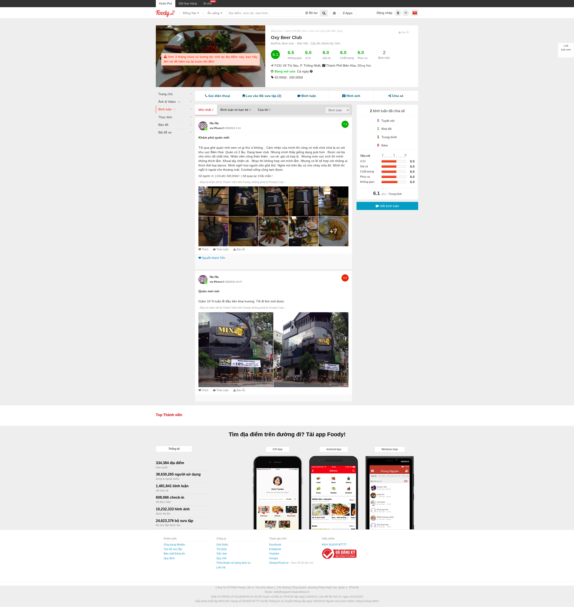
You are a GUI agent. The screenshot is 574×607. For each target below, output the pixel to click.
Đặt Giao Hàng (188, 3)
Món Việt (302, 43)
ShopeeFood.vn (279, 562)
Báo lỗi (241, 249)
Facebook (275, 544)
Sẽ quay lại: (250, 176)
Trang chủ (165, 94)
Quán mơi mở (208, 291)
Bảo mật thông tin (174, 553)
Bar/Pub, (276, 43)
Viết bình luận (389, 206)
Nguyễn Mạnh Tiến (213, 258)
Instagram (275, 549)
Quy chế (221, 558)
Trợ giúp (221, 549)
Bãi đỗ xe (165, 132)
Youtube (274, 553)
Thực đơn (165, 117)
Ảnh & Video (169, 101)
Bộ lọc (313, 13)
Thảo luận (222, 249)
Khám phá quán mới (213, 137)
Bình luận (166, 109)
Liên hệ (221, 567)
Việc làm (221, 553)
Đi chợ (208, 3)
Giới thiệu (222, 544)
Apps (348, 13)
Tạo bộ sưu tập (173, 549)
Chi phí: (221, 176)
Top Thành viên (169, 415)
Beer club (288, 43)
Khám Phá (165, 3)
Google (273, 558)
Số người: (204, 176)
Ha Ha (214, 123)
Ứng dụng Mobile (174, 544)
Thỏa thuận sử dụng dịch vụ (233, 562)
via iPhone (216, 128)
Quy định (169, 558)
